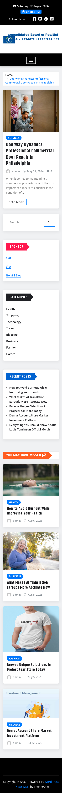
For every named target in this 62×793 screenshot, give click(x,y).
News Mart (22, 787)
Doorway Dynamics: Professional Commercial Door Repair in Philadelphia (30, 154)
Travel (10, 328)
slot (8, 258)
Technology (13, 322)
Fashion (11, 347)
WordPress (52, 782)
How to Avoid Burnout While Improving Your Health (28, 511)
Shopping (12, 315)
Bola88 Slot (13, 275)
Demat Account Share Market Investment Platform (29, 733)
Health (10, 309)
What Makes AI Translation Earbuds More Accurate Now (28, 585)
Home (9, 74)
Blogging (12, 335)
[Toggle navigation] (31, 60)
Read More (16, 202)
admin (16, 171)
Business (12, 341)
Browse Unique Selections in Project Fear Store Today (29, 667)
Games (10, 354)
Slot (8, 266)
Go (49, 222)
